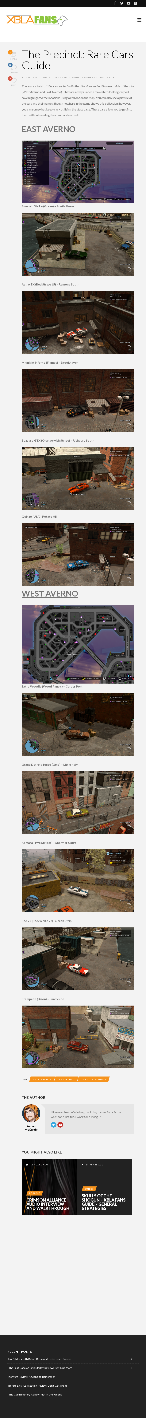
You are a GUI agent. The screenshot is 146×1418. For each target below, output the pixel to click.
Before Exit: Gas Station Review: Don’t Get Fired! (37, 1385)
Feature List (90, 77)
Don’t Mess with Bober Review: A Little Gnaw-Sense (39, 1358)
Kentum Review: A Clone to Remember (31, 1376)
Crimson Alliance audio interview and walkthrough (47, 1204)
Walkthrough (42, 1079)
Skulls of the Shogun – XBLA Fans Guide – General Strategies (103, 1202)
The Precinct (66, 1079)
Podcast (34, 1193)
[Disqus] (78, 1270)
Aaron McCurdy (37, 77)
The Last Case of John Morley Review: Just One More (40, 1367)
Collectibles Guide (93, 1079)
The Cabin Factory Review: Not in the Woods (35, 1394)
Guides (76, 77)
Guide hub (107, 77)
